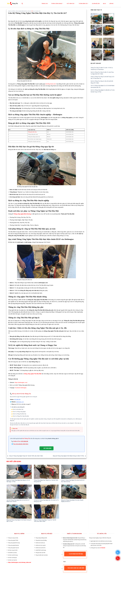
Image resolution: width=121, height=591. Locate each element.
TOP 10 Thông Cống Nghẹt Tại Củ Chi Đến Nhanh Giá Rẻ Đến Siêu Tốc (102, 86)
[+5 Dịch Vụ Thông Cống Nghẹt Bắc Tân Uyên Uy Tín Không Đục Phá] (46, 492)
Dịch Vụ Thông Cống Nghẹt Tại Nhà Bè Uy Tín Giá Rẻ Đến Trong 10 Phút (102, 91)
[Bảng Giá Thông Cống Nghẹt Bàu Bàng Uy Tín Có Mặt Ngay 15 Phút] (19, 472)
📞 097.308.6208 (46, 448)
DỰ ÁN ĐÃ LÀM (96, 3)
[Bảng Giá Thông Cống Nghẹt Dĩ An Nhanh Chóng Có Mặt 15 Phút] (19, 511)
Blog (104, 3)
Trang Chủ (45, 3)
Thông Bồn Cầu (83, 3)
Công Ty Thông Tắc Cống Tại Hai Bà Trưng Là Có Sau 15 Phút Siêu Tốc (102, 77)
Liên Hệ (111, 3)
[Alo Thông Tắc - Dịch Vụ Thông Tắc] (12, 3)
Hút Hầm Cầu (70, 3)
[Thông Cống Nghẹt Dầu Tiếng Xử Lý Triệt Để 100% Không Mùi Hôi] (46, 472)
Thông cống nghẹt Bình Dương (22, 214)
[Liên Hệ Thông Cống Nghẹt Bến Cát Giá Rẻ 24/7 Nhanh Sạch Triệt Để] (19, 492)
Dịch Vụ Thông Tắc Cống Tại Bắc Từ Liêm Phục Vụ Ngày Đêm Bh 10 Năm (102, 73)
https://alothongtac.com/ (21, 382)
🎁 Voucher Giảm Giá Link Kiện (75, 568)
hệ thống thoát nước (50, 84)
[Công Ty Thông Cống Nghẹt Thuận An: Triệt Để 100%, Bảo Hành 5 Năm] (46, 511)
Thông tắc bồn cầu (32, 132)
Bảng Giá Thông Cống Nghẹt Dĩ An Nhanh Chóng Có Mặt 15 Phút (68, 456)
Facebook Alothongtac (21, 387)
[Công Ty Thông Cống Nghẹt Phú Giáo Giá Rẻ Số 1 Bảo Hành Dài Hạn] (73, 472)
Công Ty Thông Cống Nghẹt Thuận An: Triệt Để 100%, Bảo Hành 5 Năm (26, 456)
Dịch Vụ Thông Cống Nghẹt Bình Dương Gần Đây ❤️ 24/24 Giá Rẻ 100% (24, 11)
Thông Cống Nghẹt (56, 3)
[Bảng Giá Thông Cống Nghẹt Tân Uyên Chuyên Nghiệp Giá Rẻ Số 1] (73, 492)
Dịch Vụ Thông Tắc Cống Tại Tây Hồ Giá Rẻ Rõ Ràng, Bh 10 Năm (102, 82)
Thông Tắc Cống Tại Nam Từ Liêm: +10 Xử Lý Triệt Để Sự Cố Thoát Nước (102, 68)
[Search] (22, 3)
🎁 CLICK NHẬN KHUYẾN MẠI (75, 554)
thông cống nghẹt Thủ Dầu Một (32, 373)
